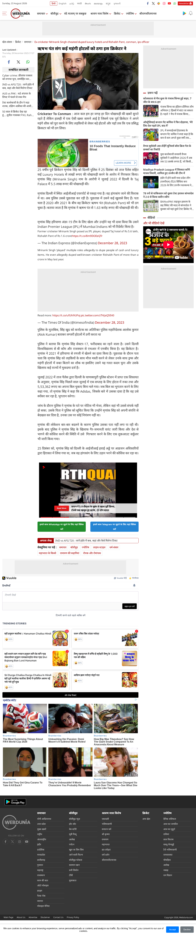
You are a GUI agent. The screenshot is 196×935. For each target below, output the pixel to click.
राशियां (166, 834)
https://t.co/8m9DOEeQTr (87, 236)
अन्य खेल (146, 818)
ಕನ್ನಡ (108, 3)
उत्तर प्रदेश (41, 823)
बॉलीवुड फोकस (75, 859)
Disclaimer (45, 917)
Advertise (33, 917)
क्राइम (39, 890)
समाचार (41, 13)
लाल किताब (168, 839)
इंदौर (39, 844)
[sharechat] (158, 3)
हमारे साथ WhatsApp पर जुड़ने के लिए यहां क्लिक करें (62, 527)
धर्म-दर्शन (105, 854)
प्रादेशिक (40, 849)
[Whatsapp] (174, 3)
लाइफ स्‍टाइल (99, 547)
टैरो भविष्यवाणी (170, 849)
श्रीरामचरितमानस (147, 13)
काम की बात (42, 880)
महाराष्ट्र (40, 870)
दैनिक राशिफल (169, 818)
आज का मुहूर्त (169, 829)
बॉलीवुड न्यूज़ (74, 818)
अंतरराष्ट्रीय (41, 839)
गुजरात (40, 864)
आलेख (72, 839)
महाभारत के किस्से (47, 553)
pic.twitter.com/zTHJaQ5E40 (97, 315)
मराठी (79, 3)
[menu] (5, 13)
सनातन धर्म (106, 829)
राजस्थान (41, 875)
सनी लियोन (73, 870)
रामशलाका (167, 854)
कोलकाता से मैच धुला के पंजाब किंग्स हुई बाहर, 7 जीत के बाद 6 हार (167, 100)
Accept (172, 929)
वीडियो (151, 218)
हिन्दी (54, 3)
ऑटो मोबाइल (43, 885)
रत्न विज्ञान (167, 875)
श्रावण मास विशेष (99, 13)
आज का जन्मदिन (170, 823)
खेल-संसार (7, 42)
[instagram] (164, 3)
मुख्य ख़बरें (41, 829)
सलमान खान (74, 864)
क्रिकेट (117, 13)
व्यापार (40, 900)
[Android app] (15, 802)
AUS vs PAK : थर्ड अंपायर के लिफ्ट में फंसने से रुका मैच (16, 95)
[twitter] (153, 3)
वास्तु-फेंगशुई (168, 844)
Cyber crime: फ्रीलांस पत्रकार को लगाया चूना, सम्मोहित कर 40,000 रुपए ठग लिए (17, 77)
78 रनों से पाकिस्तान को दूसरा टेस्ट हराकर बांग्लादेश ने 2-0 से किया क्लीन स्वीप (168, 195)
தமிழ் (72, 3)
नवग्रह (165, 870)
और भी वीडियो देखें (153, 223)
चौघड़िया (167, 859)
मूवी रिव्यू (73, 834)
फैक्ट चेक (41, 895)
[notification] (191, 13)
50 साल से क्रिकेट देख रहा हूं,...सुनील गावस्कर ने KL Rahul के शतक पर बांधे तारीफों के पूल (18, 113)
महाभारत (106, 844)
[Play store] (184, 13)
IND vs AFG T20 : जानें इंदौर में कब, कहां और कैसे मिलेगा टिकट (18, 86)
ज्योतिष (130, 13)
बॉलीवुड (54, 13)
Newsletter (184, 3)
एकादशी (105, 818)
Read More (61, 508)
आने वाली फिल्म (76, 854)
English (62, 3)
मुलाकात (72, 880)
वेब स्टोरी (73, 829)
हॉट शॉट (72, 823)
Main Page (8, 917)
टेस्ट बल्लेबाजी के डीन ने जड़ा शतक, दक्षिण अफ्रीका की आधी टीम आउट (16, 104)
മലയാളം (98, 3)
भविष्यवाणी (107, 823)
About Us (21, 917)
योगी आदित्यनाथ (44, 818)
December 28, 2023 (112, 243)
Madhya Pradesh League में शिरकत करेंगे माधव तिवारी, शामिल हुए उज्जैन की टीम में (166, 171)
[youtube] (169, 3)
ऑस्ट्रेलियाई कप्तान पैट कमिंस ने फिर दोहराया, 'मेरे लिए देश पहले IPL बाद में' (168, 123)
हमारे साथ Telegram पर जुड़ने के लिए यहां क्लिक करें (114, 527)
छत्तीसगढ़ (41, 859)
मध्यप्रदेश (41, 854)
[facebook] (148, 3)
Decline (187, 929)
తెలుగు (88, 3)
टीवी (71, 875)
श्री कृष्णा (106, 834)
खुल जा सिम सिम (76, 849)
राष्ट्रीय (39, 834)
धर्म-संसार (113, 547)
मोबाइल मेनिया (43, 905)
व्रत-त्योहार (106, 849)
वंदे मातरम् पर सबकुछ (75, 13)
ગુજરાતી (117, 3)
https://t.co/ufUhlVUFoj (66, 315)
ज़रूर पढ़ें (152, 93)
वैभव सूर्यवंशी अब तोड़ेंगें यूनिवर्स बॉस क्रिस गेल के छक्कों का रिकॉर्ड (167, 147)
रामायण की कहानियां (69, 553)
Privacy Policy (73, 917)
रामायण (105, 839)
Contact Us (58, 917)
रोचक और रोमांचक (92, 553)
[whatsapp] (28, 62)
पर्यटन (71, 844)
